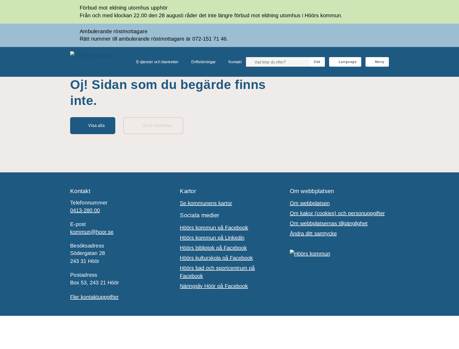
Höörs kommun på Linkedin (212, 238)
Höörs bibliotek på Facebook (213, 248)
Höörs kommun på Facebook (214, 228)
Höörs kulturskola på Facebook (216, 258)
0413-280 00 (85, 210)
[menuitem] (153, 62)
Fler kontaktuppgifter (94, 297)
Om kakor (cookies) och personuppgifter (337, 213)
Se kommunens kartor (206, 203)
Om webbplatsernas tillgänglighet (329, 223)
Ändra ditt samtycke (313, 233)
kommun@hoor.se (91, 232)
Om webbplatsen (310, 203)
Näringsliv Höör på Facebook (214, 286)
